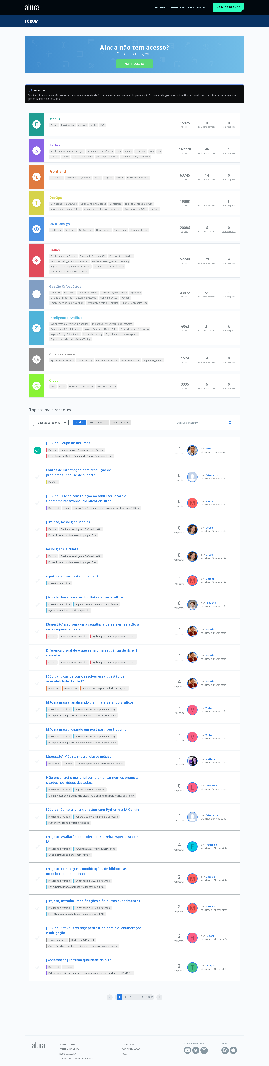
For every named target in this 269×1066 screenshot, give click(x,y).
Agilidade (136, 292)
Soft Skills (55, 292)
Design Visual (103, 230)
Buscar (230, 422)
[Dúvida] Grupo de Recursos (68, 443)
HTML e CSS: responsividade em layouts (105, 688)
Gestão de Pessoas (86, 297)
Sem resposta (98, 422)
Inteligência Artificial (66, 317)
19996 (149, 997)
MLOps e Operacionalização (109, 266)
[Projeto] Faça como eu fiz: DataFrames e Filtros (84, 597)
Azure (62, 386)
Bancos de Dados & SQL (93, 256)
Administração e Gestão (114, 292)
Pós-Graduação (131, 1049)
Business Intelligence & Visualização (69, 261)
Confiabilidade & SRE (136, 209)
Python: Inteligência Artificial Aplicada (68, 610)
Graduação (129, 1044)
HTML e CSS (57, 177)
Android (82, 125)
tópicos (184, 126)
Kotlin (94, 125)
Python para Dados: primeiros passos (114, 636)
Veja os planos (229, 7)
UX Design (56, 230)
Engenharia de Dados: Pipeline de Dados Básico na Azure (80, 456)
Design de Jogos (138, 230)
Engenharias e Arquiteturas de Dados (70, 266)
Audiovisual (120, 230)
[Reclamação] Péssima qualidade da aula (79, 960)
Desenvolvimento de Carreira (102, 302)
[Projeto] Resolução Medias (68, 522)
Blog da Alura (67, 1053)
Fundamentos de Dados (63, 256)
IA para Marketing (92, 334)
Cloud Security (84, 360)
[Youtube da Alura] (187, 1050)
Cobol (66, 156)
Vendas (125, 297)
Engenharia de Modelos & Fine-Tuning (71, 339)
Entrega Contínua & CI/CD (138, 203)
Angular (108, 177)
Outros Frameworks (137, 177)
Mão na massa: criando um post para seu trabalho (86, 729)
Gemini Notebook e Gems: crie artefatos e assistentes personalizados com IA (91, 795)
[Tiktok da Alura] (212, 1050)
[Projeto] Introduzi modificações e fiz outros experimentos (93, 900)
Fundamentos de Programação (67, 151)
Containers (115, 203)
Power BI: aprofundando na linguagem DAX (72, 535)
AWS (53, 386)
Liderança (69, 292)
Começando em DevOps (64, 203)
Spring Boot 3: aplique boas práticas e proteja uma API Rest (106, 508)
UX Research (85, 230)
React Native (67, 125)
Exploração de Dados (120, 256)
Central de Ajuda (69, 1049)
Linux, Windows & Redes (93, 203)
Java (119, 151)
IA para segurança (153, 360)
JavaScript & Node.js (107, 156)
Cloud (54, 380)
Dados (54, 250)
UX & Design (59, 224)
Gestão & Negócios (65, 286)
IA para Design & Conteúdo (65, 334)
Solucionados (120, 422)
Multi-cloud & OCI (106, 386)
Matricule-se (134, 64)
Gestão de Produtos (61, 297)
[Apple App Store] (233, 1050)
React (97, 177)
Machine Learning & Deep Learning (110, 261)
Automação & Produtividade (66, 329)
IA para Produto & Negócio (134, 329)
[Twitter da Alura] (195, 1050)
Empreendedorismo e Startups (67, 302)
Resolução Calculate (62, 549)
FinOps (154, 209)
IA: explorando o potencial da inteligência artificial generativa (82, 715)
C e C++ (55, 156)
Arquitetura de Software (100, 151)
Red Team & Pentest (106, 360)
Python (128, 151)
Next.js (120, 177)
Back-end (57, 145)
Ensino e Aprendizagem (134, 302)
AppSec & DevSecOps (62, 360)
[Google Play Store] (225, 1050)
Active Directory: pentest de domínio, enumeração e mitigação (82, 946)
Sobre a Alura (67, 1044)
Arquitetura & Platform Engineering (102, 209)
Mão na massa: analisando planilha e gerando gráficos (89, 702)
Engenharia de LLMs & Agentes (122, 334)
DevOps (55, 197)
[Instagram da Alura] (204, 1050)
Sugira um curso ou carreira (76, 1058)
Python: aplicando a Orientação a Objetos (100, 763)
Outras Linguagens (83, 156)
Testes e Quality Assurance (136, 156)
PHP (152, 151)
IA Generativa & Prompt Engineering (69, 323)
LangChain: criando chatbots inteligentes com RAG (76, 886)
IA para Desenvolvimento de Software (112, 323)
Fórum (31, 21)
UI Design (70, 230)
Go (159, 151)
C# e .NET (141, 151)
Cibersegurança (62, 354)
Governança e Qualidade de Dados (69, 271)
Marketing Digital (109, 297)
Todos (80, 422)
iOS (102, 125)
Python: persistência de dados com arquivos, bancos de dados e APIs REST (90, 973)
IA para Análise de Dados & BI (100, 329)
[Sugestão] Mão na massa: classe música (78, 756)
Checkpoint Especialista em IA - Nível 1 (69, 854)
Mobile (54, 119)
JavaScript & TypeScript (79, 177)
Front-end (57, 171)
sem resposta (229, 126)
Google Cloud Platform (81, 386)
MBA (124, 1053)
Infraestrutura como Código (65, 209)
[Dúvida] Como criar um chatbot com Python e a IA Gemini (93, 809)
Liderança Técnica (88, 292)
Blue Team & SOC (130, 360)
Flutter (54, 125)
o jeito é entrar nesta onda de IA (72, 576)
